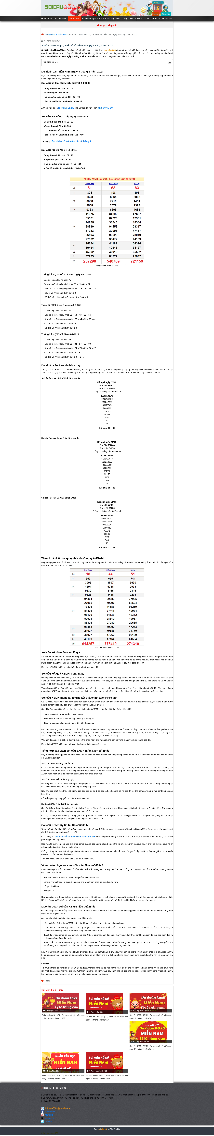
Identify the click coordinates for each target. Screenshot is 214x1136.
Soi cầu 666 (47, 19)
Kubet (43, 1133)
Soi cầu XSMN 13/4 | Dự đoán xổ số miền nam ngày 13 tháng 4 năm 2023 (63, 1017)
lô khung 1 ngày (66, 108)
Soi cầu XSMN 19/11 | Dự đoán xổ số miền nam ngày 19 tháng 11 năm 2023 (151, 1017)
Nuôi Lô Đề (101, 19)
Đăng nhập (166, 14)
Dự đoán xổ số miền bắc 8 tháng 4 (71, 141)
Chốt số (157, 19)
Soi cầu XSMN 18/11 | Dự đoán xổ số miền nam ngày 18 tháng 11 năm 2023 (107, 1077)
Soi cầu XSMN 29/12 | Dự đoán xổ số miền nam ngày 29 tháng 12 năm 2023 (151, 1047)
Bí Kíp (139, 19)
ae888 (55, 1133)
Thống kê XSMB (129, 19)
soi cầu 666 (102, 1129)
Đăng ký (155, 14)
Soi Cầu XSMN (74, 19)
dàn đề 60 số (105, 107)
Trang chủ (49, 34)
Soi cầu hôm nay (88, 19)
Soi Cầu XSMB (60, 19)
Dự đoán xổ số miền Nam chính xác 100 (75, 836)
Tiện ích (167, 19)
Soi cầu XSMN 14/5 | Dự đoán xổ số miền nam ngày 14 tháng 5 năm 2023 (107, 1018)
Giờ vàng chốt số (113, 19)
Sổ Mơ (146, 19)
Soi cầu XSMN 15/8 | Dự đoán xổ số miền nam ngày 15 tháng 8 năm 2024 (63, 1077)
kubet (49, 1133)
